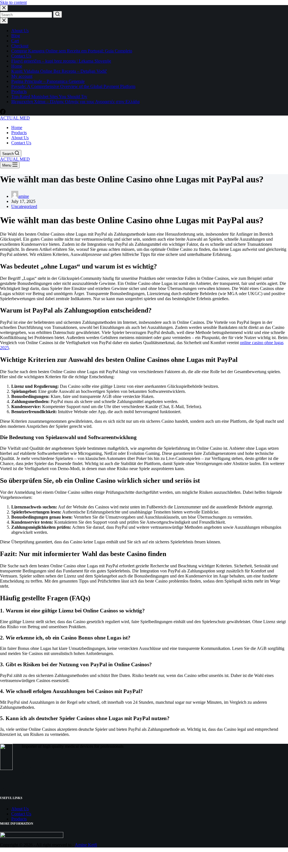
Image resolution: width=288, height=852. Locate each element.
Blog (15, 35)
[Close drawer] (4, 21)
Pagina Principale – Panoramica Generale (48, 81)
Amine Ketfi (86, 844)
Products (19, 91)
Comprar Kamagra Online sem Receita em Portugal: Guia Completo (71, 50)
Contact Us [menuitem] (21, 142)
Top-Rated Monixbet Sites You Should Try (49, 96)
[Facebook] (3, 112)
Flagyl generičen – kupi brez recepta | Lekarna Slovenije (61, 61)
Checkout (19, 45)
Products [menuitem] (19, 132)
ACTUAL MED (15, 118)
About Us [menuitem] (20, 137)
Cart (15, 40)
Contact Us (21, 56)
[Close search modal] (4, 8)
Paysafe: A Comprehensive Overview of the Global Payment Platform (73, 86)
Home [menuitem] (16, 127)
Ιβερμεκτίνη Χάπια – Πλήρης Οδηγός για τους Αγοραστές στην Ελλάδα (75, 101)
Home (16, 66)
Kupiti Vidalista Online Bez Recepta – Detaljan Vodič (59, 71)
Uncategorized (24, 206)
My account (21, 76)
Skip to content (13, 2)
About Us (20, 30)
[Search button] (57, 14)
